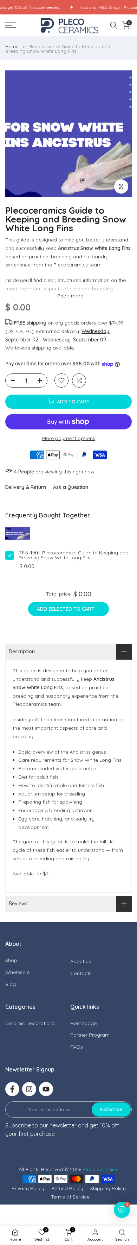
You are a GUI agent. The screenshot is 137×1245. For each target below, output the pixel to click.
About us (80, 961)
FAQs (76, 1047)
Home (12, 46)
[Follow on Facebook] (12, 1089)
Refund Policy (67, 1188)
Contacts (81, 973)
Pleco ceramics (100, 1169)
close (131, 7)
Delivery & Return (25, 487)
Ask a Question (70, 487)
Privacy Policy (28, 1188)
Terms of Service (70, 1197)
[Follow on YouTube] (46, 1089)
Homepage (83, 1023)
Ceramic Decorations (30, 1023)
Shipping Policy (108, 1188)
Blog (10, 984)
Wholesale (17, 972)
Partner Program (90, 1035)
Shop (11, 960)
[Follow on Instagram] (29, 1089)
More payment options (68, 438)
